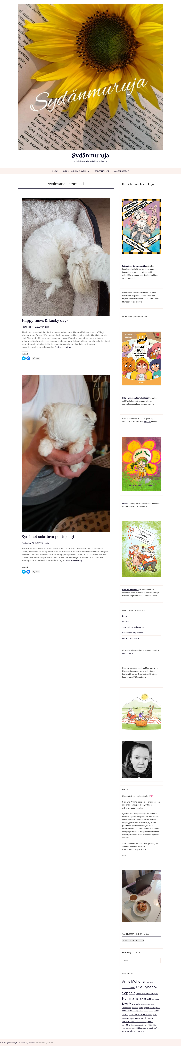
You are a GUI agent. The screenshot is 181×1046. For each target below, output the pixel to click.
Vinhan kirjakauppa (130, 638)
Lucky (156, 1010)
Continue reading (63, 347)
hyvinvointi (154, 999)
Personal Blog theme (44, 1042)
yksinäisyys (125, 1031)
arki (148, 982)
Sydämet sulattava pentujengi (48, 536)
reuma (149, 1025)
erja (47, 326)
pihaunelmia (135, 1025)
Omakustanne (128, 1021)
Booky (125, 616)
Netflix (144, 1018)
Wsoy (157, 1028)
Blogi (55, 171)
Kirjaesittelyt (101, 171)
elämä (132, 987)
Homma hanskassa (130, 589)
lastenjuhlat (154, 1007)
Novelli (150, 1018)
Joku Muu (126, 503)
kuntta (141, 1008)
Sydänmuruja (90, 155)
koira (152, 1004)
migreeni (133, 1018)
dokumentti (126, 988)
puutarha (142, 1025)
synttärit (152, 1028)
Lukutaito (125, 1015)
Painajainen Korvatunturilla (134, 266)
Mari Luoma (148, 1015)
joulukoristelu (145, 1004)
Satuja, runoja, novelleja (76, 171)
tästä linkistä (127, 653)
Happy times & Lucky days (45, 320)
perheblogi (126, 1025)
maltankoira (136, 1014)
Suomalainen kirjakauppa (133, 627)
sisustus (128, 1028)
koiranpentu (126, 1008)
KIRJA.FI (147, 421)
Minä (138, 1018)
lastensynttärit (148, 1011)
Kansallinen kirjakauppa (132, 632)
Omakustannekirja (141, 1022)
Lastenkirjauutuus (137, 1011)
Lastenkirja (126, 1011)
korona (135, 1007)
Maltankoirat (121, 171)
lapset (146, 1007)
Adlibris (125, 621)
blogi (151, 982)
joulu (138, 1004)
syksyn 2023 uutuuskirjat (140, 1028)
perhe (150, 1022)
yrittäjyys (133, 1031)
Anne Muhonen (134, 981)
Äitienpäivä (140, 1031)
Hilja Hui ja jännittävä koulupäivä (147, 994)
